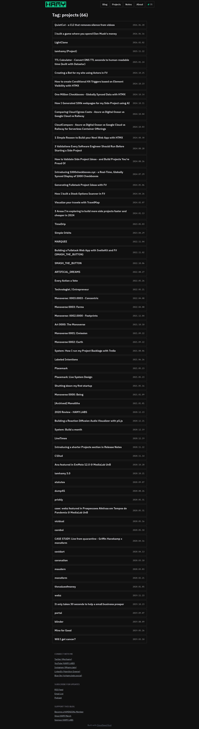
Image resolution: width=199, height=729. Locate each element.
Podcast (58, 697)
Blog (104, 4)
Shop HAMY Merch (62, 716)
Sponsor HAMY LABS (63, 720)
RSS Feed (58, 689)
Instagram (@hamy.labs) (65, 667)
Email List (58, 693)
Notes (128, 4)
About (140, 4)
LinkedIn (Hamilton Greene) (67, 671)
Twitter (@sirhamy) (63, 659)
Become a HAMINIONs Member (68, 711)
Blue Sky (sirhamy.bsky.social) (68, 675)
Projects (116, 4)
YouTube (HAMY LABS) (64, 663)
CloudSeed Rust (104, 725)
